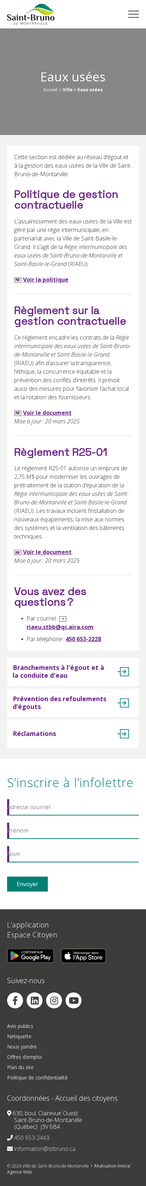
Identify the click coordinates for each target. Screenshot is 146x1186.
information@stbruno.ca (44, 1149)
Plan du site (20, 1067)
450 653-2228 (83, 639)
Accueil (50, 90)
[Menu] (133, 14)
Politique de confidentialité (37, 1077)
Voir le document (47, 413)
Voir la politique (45, 279)
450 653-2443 (31, 1138)
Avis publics (20, 1026)
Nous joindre (22, 1047)
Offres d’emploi (24, 1057)
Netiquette (19, 1036)
